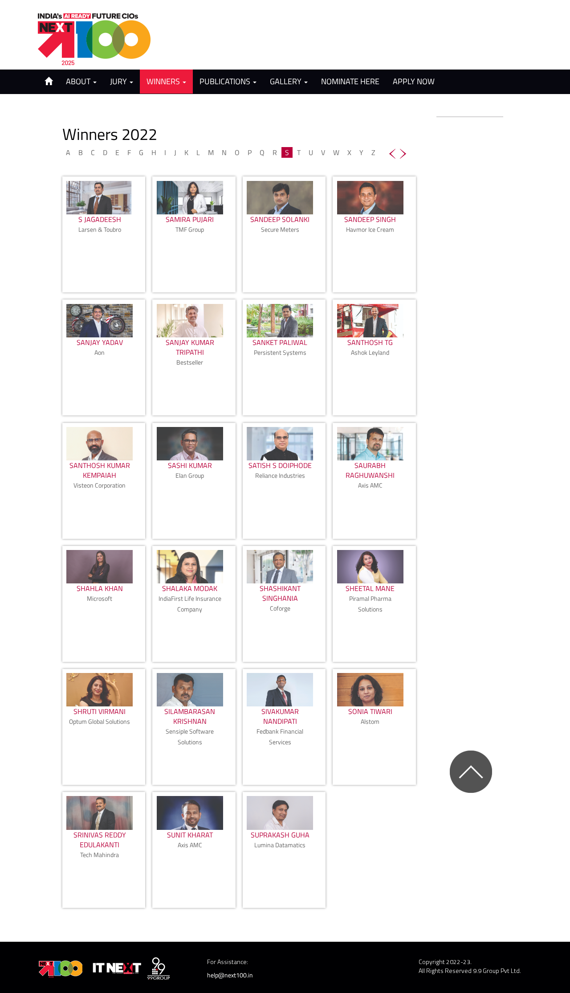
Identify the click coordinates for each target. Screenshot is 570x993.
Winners (164, 81)
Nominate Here (350, 81)
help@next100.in (230, 975)
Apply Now (414, 81)
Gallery (286, 81)
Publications (226, 81)
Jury (119, 81)
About (79, 81)
